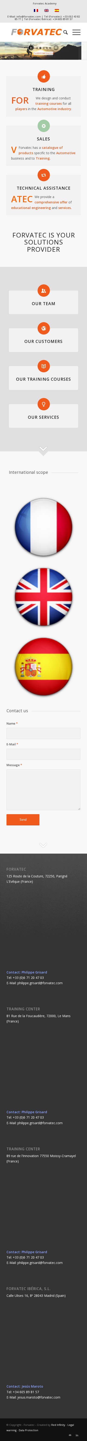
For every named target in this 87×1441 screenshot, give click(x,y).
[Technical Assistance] (44, 175)
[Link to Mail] (70, 1435)
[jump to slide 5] (50, 48)
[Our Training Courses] (44, 366)
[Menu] (74, 32)
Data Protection (28, 1430)
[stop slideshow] (56, 48)
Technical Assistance (44, 188)
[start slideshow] (31, 48)
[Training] (44, 76)
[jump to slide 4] (46, 48)
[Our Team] (44, 290)
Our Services (43, 417)
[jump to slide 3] (43, 48)
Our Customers (43, 341)
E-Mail (12, 744)
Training (43, 89)
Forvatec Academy (45, 3)
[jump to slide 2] (40, 48)
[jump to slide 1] (37, 48)
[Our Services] (44, 404)
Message (14, 765)
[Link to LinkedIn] (77, 1435)
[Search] (63, 32)
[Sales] (44, 126)
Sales (43, 139)
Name (12, 723)
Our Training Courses (43, 379)
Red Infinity (58, 1425)
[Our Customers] (44, 328)
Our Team (43, 303)
